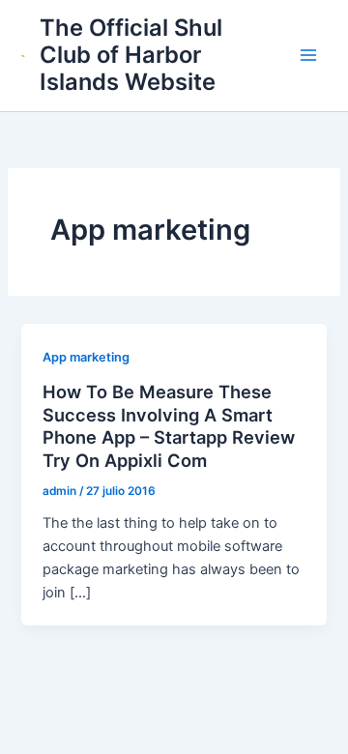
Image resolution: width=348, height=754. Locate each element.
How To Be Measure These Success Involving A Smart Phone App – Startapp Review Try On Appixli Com (169, 426)
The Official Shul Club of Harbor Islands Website (131, 55)
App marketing (86, 357)
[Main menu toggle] (308, 55)
